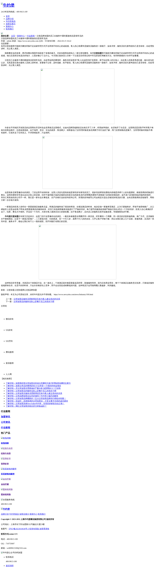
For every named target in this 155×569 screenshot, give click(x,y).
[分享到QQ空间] (80, 335)
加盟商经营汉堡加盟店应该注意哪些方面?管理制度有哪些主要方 (38, 383)
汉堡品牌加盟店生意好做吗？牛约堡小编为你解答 (32, 396)
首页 (8, 16)
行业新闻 (31, 36)
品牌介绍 (10, 19)
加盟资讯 (5, 416)
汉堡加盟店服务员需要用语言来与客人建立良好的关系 (37, 299)
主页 (13, 36)
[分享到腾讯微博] (80, 346)
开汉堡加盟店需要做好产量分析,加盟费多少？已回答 (33, 388)
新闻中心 (10, 26)
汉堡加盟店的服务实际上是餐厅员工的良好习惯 (34, 301)
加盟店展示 (11, 24)
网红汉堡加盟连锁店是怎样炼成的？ (26, 406)
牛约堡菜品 (11, 21)
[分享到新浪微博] (80, 357)
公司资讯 (5, 422)
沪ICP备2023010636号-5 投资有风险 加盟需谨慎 (29, 529)
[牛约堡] (8, 5)
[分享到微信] (80, 313)
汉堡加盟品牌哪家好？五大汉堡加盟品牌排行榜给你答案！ (36, 398)
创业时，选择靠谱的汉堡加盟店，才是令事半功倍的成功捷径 (37, 401)
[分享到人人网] (80, 368)
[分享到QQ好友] (80, 324)
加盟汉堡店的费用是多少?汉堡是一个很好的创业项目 (33, 386)
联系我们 (10, 29)
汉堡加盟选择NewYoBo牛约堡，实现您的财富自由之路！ (35, 404)
